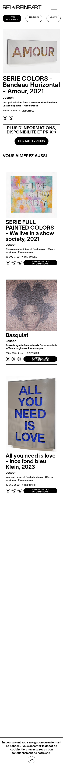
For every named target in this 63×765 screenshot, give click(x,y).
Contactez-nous (31, 141)
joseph (53, 17)
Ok (31, 759)
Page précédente (12, 18)
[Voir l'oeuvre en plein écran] (20, 262)
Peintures (34, 17)
